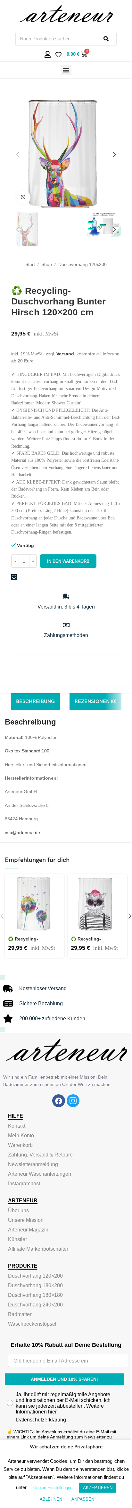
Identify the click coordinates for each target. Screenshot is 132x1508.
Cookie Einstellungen (52, 1487)
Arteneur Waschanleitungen (39, 1174)
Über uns (18, 1210)
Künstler (17, 1239)
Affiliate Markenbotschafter (38, 1249)
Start (30, 264)
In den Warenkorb (68, 561)
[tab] (35, 701)
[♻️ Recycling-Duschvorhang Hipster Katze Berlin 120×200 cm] (97, 904)
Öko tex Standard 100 (27, 750)
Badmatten (20, 1314)
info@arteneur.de (22, 832)
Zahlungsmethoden (66, 635)
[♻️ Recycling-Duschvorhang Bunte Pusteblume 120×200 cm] (34, 904)
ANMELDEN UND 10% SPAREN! (64, 1379)
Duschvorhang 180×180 (35, 1295)
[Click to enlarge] (23, 197)
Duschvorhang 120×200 (35, 1276)
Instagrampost (24, 1183)
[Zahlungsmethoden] (66, 625)
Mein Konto (21, 1135)
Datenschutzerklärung (41, 1419)
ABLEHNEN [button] (51, 1499)
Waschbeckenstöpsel (32, 1324)
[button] (66, 70)
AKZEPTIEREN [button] (97, 1487)
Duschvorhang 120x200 (82, 264)
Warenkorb (20, 1145)
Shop (46, 264)
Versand (65, 353)
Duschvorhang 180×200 (35, 1285)
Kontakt (16, 1126)
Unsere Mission (26, 1220)
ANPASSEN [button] (82, 1499)
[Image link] (58, 1100)
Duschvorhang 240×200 (35, 1304)
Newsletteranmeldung (33, 1164)
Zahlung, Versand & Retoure (40, 1154)
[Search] (109, 39)
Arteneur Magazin (28, 1229)
